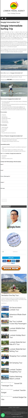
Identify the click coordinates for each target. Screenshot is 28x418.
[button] (3, 415)
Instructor (4, 114)
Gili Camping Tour (15, 363)
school (4, 153)
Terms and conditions (18, 107)
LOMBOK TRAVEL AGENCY (14, 11)
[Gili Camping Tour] (5, 363)
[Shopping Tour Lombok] (5, 356)
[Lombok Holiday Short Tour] (5, 336)
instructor (15, 42)
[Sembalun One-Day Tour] (14, 283)
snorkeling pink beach (22, 50)
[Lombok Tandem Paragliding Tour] (5, 370)
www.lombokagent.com (16, 414)
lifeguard (3, 157)
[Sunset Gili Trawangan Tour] (7, 382)
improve (5, 46)
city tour (3, 51)
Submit (4, 200)
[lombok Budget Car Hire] (6, 396)
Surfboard (4, 115)
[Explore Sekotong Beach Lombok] (5, 377)
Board (3, 128)
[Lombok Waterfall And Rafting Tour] (5, 349)
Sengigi (2, 32)
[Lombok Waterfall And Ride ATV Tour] (5, 342)
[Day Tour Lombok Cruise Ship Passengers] (5, 322)
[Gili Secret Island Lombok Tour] (5, 308)
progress (8, 73)
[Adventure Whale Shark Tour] (5, 315)
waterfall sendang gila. (13, 50)
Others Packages (5, 292)
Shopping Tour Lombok (17, 356)
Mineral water (4, 119)
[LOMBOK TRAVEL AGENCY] (2, 18)
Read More (3, 303)
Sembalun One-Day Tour (10, 295)
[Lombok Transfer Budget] (7, 389)
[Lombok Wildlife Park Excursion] (5, 329)
